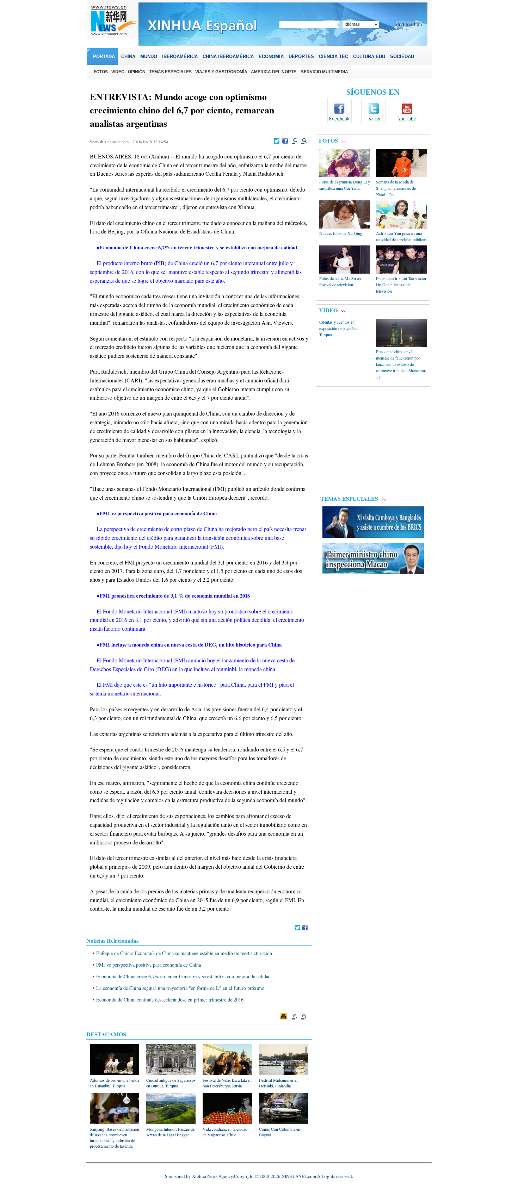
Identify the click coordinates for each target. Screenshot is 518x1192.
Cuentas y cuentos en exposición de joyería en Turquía (339, 328)
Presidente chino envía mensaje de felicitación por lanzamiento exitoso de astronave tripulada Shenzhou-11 (401, 364)
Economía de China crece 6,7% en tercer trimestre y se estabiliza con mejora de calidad (183, 976)
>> (343, 141)
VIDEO (328, 310)
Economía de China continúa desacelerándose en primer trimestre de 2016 (169, 999)
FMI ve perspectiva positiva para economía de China (148, 964)
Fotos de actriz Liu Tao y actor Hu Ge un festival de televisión (401, 284)
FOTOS (328, 140)
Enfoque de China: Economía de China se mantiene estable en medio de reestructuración (184, 953)
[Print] (283, 1015)
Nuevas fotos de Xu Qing (340, 233)
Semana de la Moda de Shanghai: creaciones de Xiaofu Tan (396, 188)
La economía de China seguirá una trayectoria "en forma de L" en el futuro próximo (180, 988)
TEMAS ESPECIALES (349, 498)
